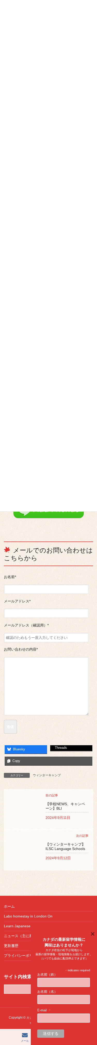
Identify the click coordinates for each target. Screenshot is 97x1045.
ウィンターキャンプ (47, 775)
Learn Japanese (17, 926)
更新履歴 (11, 946)
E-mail (44, 1010)
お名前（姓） (47, 974)
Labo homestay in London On (28, 916)
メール (25, 1040)
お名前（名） (47, 992)
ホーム (9, 906)
